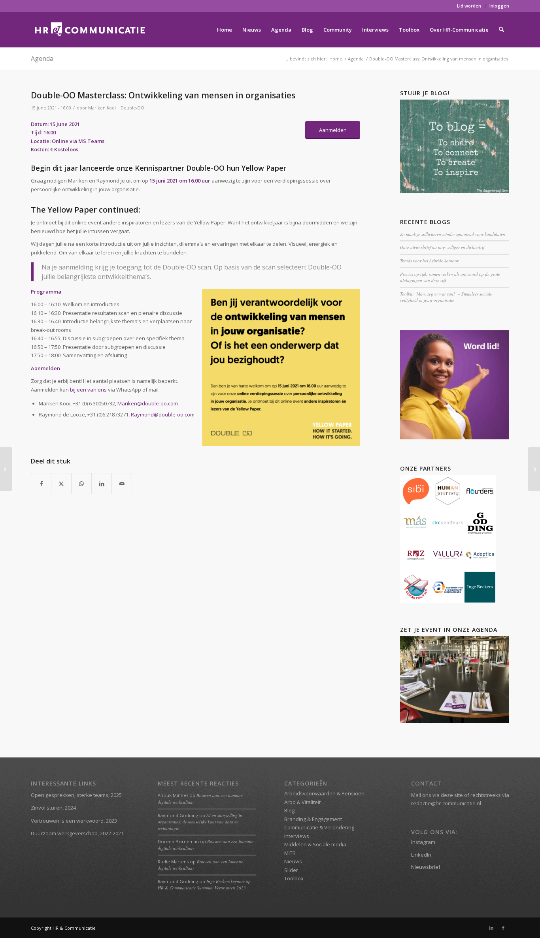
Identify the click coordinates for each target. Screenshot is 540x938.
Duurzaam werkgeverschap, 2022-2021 (77, 833)
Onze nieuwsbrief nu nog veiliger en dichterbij (442, 247)
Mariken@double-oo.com (147, 403)
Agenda (42, 58)
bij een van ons (88, 389)
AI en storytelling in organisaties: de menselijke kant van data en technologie (200, 821)
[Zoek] (501, 29)
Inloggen (499, 6)
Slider (291, 870)
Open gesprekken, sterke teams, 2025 (76, 795)
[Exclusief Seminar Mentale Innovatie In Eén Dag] (6, 469)
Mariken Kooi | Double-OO (116, 108)
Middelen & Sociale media (315, 844)
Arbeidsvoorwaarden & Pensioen (324, 793)
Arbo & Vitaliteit (302, 802)
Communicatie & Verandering (319, 827)
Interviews (296, 836)
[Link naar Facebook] (503, 928)
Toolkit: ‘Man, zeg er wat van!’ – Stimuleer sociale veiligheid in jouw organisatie (446, 297)
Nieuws (293, 861)
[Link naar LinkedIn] (491, 928)
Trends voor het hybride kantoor (429, 261)
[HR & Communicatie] (90, 29)
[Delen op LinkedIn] (101, 483)
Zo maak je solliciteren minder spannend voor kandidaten (452, 234)
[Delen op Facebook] (41, 483)
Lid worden (469, 6)
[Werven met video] (534, 469)
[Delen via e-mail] (122, 483)
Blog (289, 810)
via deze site (447, 795)
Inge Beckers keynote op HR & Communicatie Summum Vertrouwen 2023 (204, 884)
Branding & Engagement (313, 819)
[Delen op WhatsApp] (81, 483)
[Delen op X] (61, 483)
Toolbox (294, 878)
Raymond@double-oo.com (162, 414)
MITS (290, 853)
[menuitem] (469, 6)
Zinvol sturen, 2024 (53, 807)
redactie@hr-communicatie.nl (446, 803)
